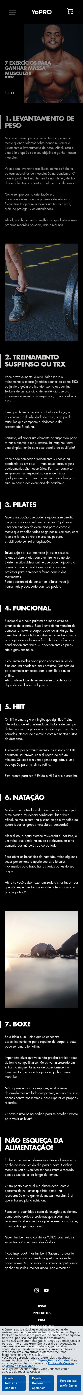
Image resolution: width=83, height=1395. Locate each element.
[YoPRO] (41, 12)
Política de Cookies (61, 1363)
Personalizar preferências (69, 1383)
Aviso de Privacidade (20, 1366)
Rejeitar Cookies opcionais (38, 1383)
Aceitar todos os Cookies (11, 1383)
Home (41, 1306)
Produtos (41, 1313)
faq (41, 1320)
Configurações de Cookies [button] (51, 1360)
